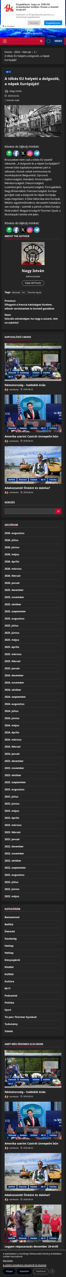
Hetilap (9, 945)
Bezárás (34, 22)
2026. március (13, 568)
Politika (53, 428)
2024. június (12, 718)
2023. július (11, 796)
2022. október (13, 860)
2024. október (13, 689)
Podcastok (11, 995)
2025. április (12, 647)
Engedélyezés (53, 22)
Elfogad (9, 1271)
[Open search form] (41, 41)
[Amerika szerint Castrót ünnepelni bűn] (33, 413)
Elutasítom (24, 1271)
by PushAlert (10, 26)
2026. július (11, 540)
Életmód (12, 372)
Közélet (36, 372)
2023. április (12, 818)
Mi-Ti (8, 72)
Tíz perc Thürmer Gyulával (21, 1017)
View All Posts (33, 283)
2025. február (13, 661)
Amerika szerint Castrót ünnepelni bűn (31, 436)
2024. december (14, 675)
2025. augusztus (14, 618)
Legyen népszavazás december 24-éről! (31, 1246)
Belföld (11, 479)
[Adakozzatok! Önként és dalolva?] (33, 465)
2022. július (11, 882)
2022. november (14, 853)
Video (58, 41)
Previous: (29, 304)
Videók (9, 1031)
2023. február (13, 832)
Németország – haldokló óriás (25, 385)
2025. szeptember (15, 611)
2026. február (13, 575)
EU (23, 292)
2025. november (14, 597)
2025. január (12, 668)
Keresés (10, 502)
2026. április (12, 561)
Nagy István (15, 91)
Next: (31, 318)
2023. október (13, 775)
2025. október (13, 604)
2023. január (12, 839)
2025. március (13, 654)
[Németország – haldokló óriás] (33, 362)
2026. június (12, 547)
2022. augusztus (14, 875)
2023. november (14, 768)
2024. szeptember (15, 696)
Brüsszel (16, 292)
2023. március (13, 825)
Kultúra (9, 981)
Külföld (46, 372)
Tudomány (11, 1024)
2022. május (12, 896)
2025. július (11, 625)
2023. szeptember (15, 782)
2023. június (12, 803)
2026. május (12, 554)
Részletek (8, 1260)
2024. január (12, 754)
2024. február (13, 746)
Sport (8, 1010)
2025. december (14, 590)
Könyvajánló (12, 960)
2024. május (12, 725)
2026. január (12, 583)
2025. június (12, 632)
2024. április (12, 732)
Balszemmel (12, 917)
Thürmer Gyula (34, 292)
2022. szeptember (15, 867)
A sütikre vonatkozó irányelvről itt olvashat (24, 1265)
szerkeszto (14, 389)
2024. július (11, 711)
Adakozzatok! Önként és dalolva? (27, 488)
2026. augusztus (14, 533)
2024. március (13, 739)
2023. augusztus (14, 789)
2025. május (12, 639)
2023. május (12, 811)
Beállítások (41, 1271)
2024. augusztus (14, 704)
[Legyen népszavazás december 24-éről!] (33, 1223)
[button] (5, 41)
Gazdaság (24, 372)
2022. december (14, 846)
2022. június (12, 889)
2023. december (14, 761)
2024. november (14, 682)
